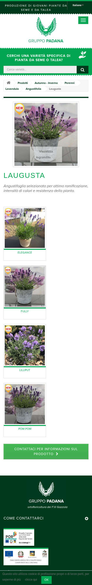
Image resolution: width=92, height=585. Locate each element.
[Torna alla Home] (8, 83)
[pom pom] (25, 404)
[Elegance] (25, 228)
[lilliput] (25, 345)
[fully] (25, 287)
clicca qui (31, 580)
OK (46, 580)
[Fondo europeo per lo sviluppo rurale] (26, 556)
